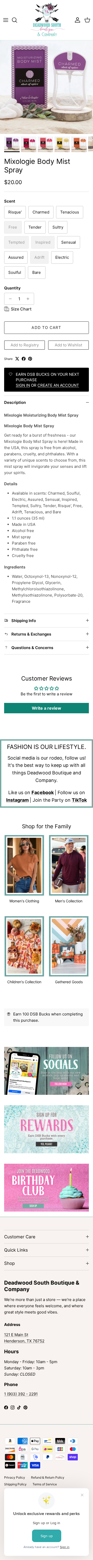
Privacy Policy (14, 1477)
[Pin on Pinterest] (30, 359)
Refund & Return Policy (47, 1477)
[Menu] (5, 20)
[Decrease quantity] (8, 299)
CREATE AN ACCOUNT (58, 385)
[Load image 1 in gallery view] (46, 87)
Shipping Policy (15, 1484)
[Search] (17, 20)
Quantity (12, 288)
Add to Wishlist (68, 344)
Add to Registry (25, 344)
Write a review (46, 708)
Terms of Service (45, 1484)
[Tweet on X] (17, 359)
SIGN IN (23, 385)
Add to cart (46, 327)
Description (15, 402)
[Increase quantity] (29, 299)
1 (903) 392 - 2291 (21, 1393)
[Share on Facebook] (24, 359)
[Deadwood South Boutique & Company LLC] (47, 20)
